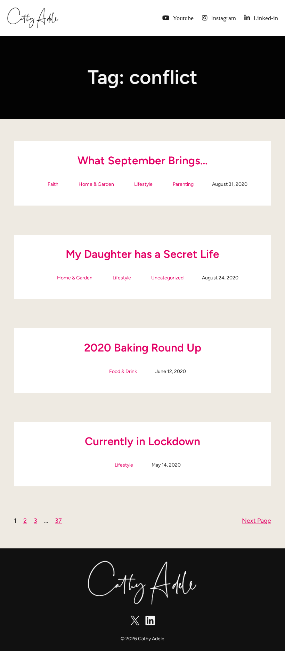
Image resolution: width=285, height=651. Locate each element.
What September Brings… (142, 160)
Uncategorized (167, 278)
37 (58, 520)
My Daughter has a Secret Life (142, 254)
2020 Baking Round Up (142, 347)
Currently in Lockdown (142, 441)
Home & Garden (96, 184)
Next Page (256, 520)
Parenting (183, 184)
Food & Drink (123, 371)
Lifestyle (143, 184)
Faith (53, 184)
